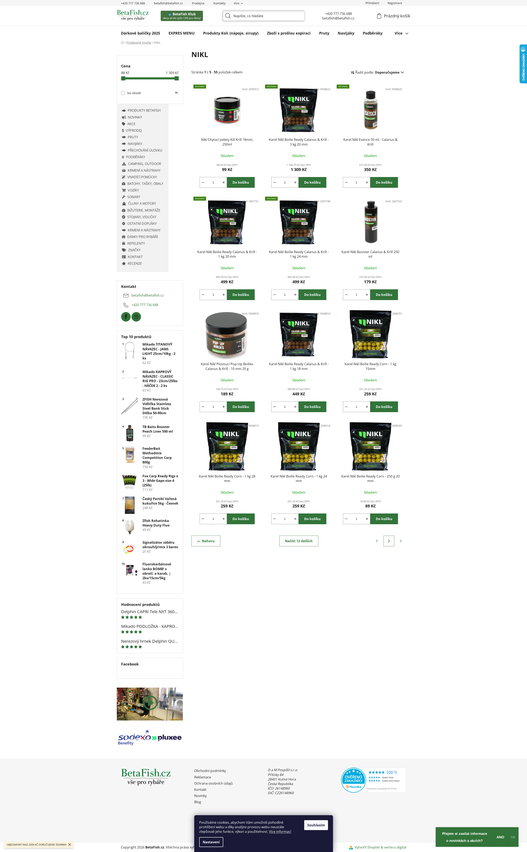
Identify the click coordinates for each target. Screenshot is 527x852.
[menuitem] (140, 33)
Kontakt (200, 789)
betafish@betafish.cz (168, 3)
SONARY (133, 197)
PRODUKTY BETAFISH (144, 110)
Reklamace (202, 777)
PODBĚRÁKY (135, 157)
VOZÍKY (133, 190)
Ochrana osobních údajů (213, 783)
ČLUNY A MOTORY (142, 203)
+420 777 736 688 (133, 3)
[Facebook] (126, 317)
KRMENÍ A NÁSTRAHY (144, 170)
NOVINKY (135, 117)
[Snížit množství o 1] (203, 182)
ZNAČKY (134, 250)
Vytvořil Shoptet (367, 847)
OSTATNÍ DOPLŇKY (142, 223)
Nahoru (208, 541)
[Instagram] (136, 317)
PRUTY (133, 137)
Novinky (200, 795)
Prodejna (198, 3)
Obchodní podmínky (210, 770)
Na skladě (152, 93)
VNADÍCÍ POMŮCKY (142, 177)
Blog (197, 802)
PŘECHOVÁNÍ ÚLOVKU (145, 150)
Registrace (395, 3)
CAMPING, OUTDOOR (144, 164)
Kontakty (219, 3)
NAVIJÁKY (135, 143)
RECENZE (135, 263)
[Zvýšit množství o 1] (224, 182)
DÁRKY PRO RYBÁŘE (142, 237)
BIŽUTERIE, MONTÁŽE (143, 210)
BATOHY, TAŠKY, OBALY (145, 183)
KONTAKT (135, 257)
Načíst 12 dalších (299, 541)
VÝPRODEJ (134, 130)
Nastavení (211, 842)
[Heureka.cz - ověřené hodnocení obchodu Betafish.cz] (373, 780)
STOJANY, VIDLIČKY (141, 217)
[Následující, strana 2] (388, 541)
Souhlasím (316, 825)
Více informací (280, 831)
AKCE (131, 124)
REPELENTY (136, 243)
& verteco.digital (393, 847)
